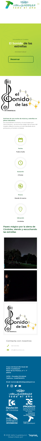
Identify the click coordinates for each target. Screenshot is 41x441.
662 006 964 (15, 346)
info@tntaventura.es (17, 350)
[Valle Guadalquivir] (20, 5)
